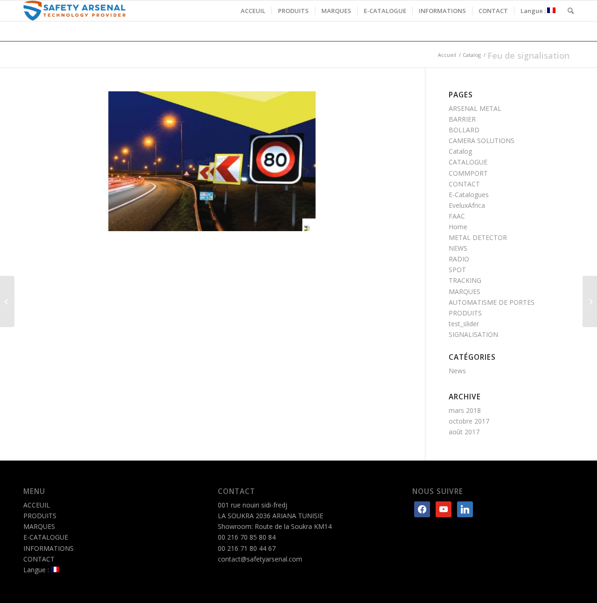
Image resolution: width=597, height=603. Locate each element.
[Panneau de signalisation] (590, 301)
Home (458, 226)
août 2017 (464, 431)
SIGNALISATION (473, 334)
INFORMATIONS (48, 548)
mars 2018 (465, 410)
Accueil (447, 54)
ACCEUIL (36, 504)
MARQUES (464, 291)
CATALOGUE (468, 162)
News (457, 370)
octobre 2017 (469, 421)
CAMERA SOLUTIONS (481, 140)
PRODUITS (465, 312)
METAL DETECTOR (478, 237)
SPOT (457, 269)
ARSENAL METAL (475, 108)
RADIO (459, 258)
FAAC (457, 216)
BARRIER (462, 119)
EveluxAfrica (467, 205)
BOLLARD (464, 129)
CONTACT (464, 183)
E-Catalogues (469, 194)
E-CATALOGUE (45, 537)
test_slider (464, 323)
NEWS (458, 248)
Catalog (472, 54)
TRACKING (465, 280)
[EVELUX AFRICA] (7, 301)
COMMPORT (468, 173)
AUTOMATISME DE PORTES (492, 302)
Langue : (37, 569)
